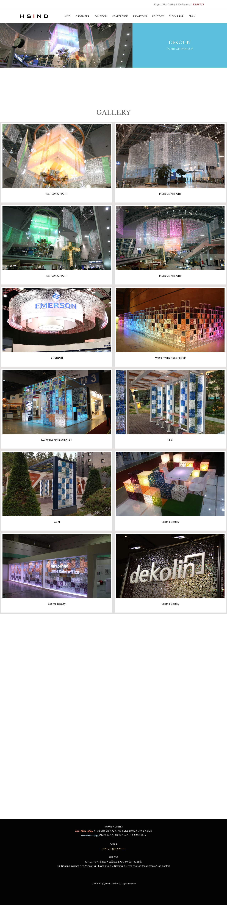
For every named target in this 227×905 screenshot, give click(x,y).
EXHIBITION (101, 16)
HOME (67, 16)
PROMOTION (140, 16)
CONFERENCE (120, 16)
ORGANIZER (82, 16)
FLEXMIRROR (176, 16)
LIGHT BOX (158, 16)
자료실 (192, 16)
